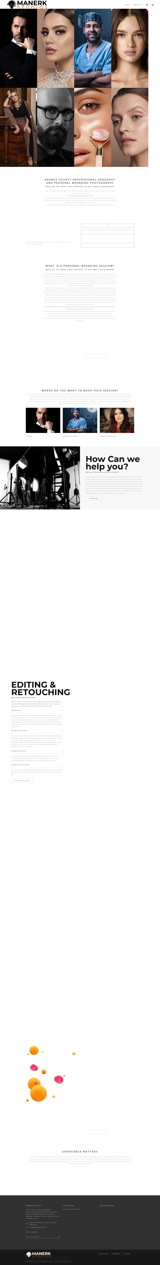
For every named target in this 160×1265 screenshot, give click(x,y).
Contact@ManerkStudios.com (37, 1227)
